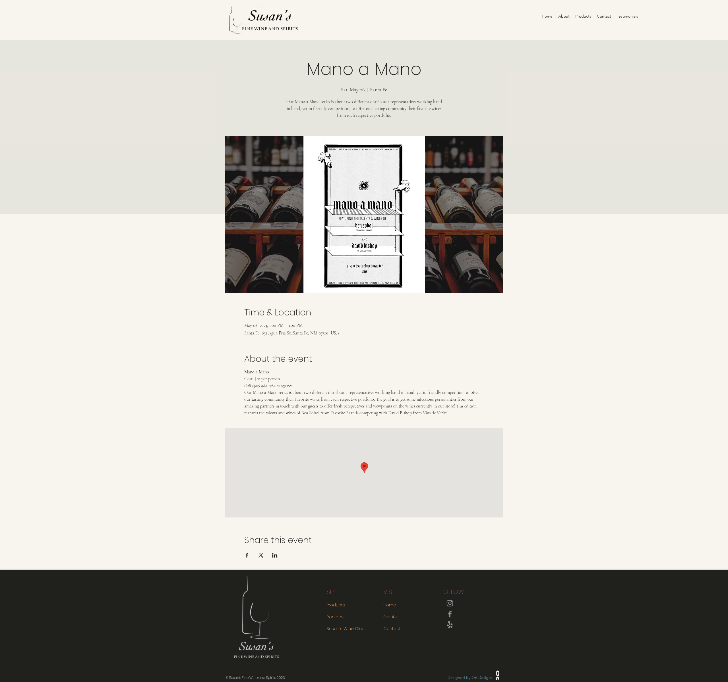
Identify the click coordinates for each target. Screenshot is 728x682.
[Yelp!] (450, 625)
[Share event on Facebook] (247, 555)
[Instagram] (450, 603)
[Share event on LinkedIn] (275, 555)
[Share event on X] (261, 555)
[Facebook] (450, 614)
